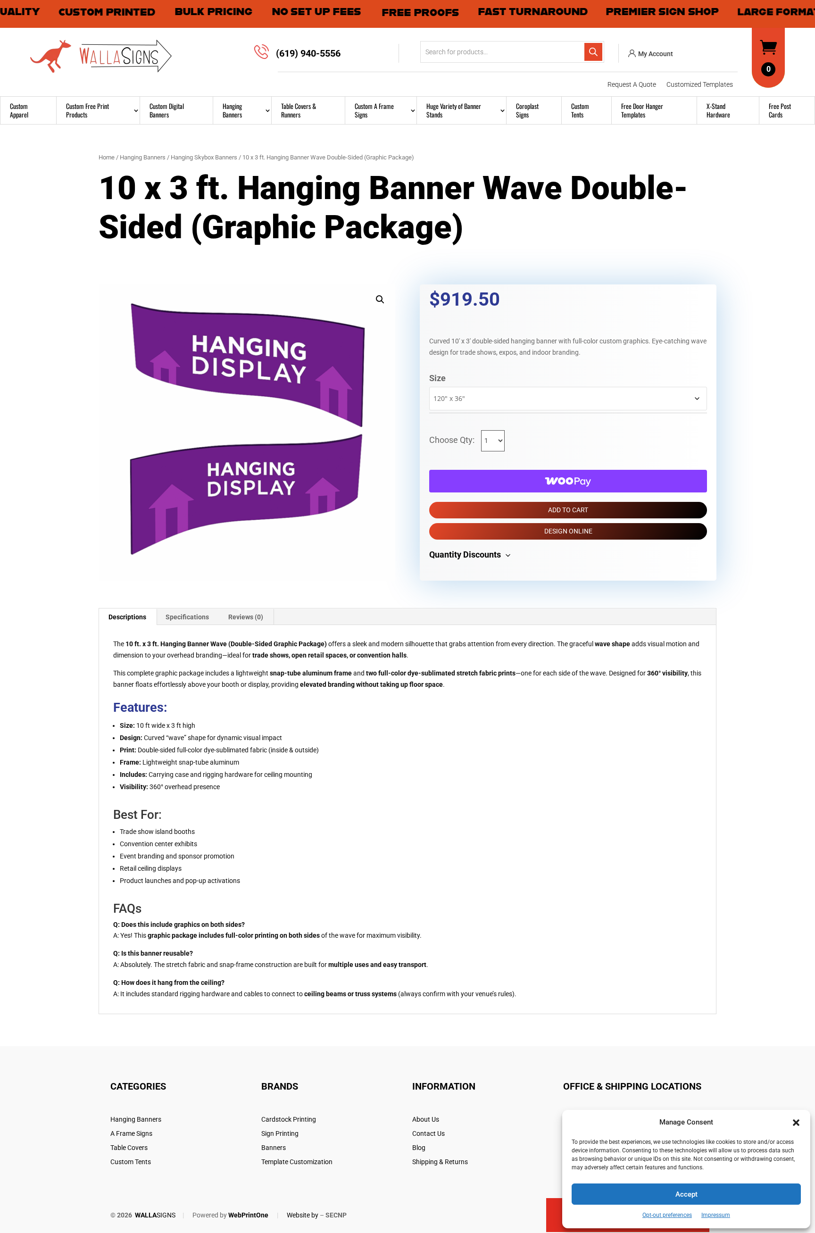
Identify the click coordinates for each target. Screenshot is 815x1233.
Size (437, 378)
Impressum (715, 1215)
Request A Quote (631, 84)
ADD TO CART (568, 510)
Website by (302, 1215)
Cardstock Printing (288, 1119)
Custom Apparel (19, 110)
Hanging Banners (232, 110)
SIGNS (155, 1215)
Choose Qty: (452, 440)
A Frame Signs (131, 1133)
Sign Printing (280, 1133)
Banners (273, 1147)
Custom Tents (580, 110)
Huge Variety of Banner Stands (453, 110)
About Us (425, 1119)
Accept (686, 1194)
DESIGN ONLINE (568, 531)
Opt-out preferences (667, 1215)
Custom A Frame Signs (374, 110)
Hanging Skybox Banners (204, 157)
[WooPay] (568, 481)
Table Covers (129, 1147)
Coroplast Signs (527, 110)
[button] (796, 1122)
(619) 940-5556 (308, 53)
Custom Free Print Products (87, 110)
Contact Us (428, 1133)
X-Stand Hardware (718, 110)
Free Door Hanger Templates (642, 110)
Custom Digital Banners (167, 110)
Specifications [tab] (187, 617)
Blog (418, 1147)
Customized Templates (699, 84)
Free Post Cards (780, 110)
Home (107, 157)
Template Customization (297, 1162)
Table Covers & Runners (298, 110)
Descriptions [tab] (127, 617)
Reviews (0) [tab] (245, 617)
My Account (655, 54)
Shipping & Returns (440, 1162)
